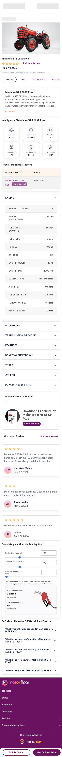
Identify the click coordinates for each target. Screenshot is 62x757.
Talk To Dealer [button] (16, 752)
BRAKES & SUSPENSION (19, 355)
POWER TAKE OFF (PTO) (18, 385)
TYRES (9, 365)
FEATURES (11, 345)
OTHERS (10, 375)
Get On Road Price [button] (46, 752)
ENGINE (9, 197)
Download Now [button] (31, 424)
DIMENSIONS (12, 325)
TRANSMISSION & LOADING (20, 335)
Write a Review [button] (32, 63)
